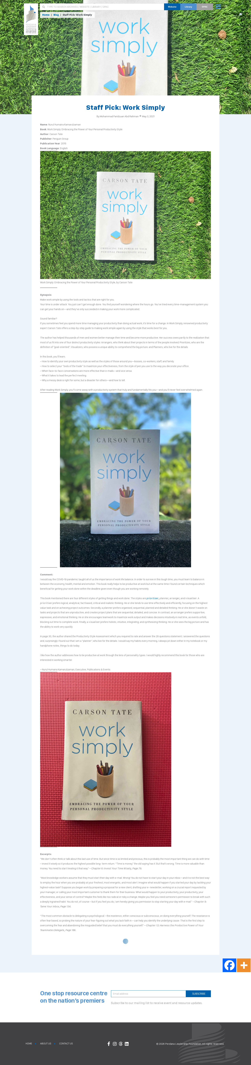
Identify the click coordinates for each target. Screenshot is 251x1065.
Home (46, 14)
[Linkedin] (126, 1043)
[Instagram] (114, 1043)
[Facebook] (229, 965)
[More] (244, 965)
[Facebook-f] (108, 1043)
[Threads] (120, 1043)
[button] (218, 6)
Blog (56, 14)
